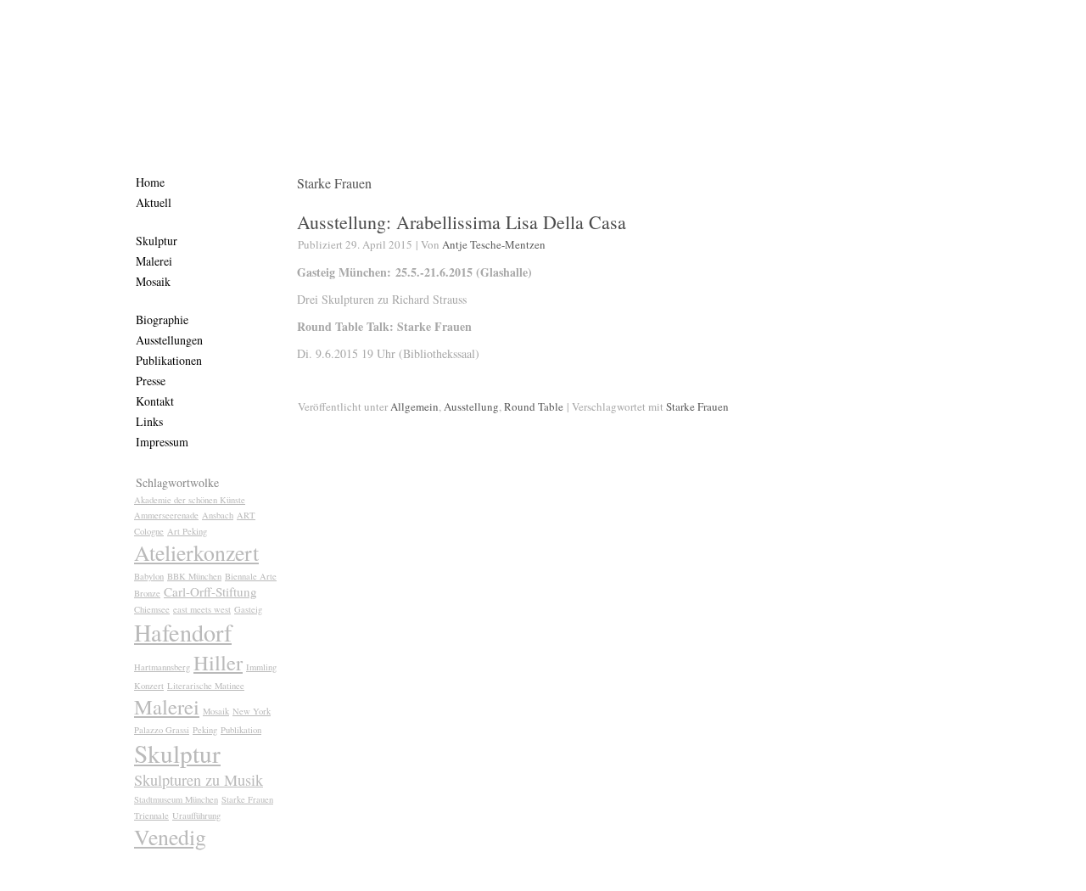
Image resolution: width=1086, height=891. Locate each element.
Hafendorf (183, 632)
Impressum (162, 442)
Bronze (147, 593)
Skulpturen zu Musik (198, 780)
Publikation (241, 730)
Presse (150, 381)
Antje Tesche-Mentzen (494, 244)
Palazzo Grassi (161, 730)
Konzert (149, 686)
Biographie (162, 319)
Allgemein (414, 406)
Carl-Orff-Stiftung (210, 591)
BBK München (194, 576)
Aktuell (153, 202)
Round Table (533, 406)
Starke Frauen (247, 799)
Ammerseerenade (166, 515)
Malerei (154, 261)
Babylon (149, 576)
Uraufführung (196, 815)
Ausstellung (471, 406)
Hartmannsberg (162, 667)
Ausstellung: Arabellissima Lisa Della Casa (461, 222)
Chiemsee (152, 609)
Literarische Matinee (205, 686)
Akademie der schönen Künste (189, 500)
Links (149, 421)
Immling (261, 667)
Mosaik (153, 281)
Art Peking (187, 531)
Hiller (218, 662)
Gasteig (248, 609)
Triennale (151, 815)
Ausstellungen (169, 340)
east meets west (202, 609)
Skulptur (156, 241)
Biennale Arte (251, 576)
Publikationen (169, 360)
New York (251, 711)
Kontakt (155, 401)
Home (150, 182)
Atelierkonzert (196, 552)
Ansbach (217, 515)
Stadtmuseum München (176, 799)
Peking (205, 730)
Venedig (170, 836)
